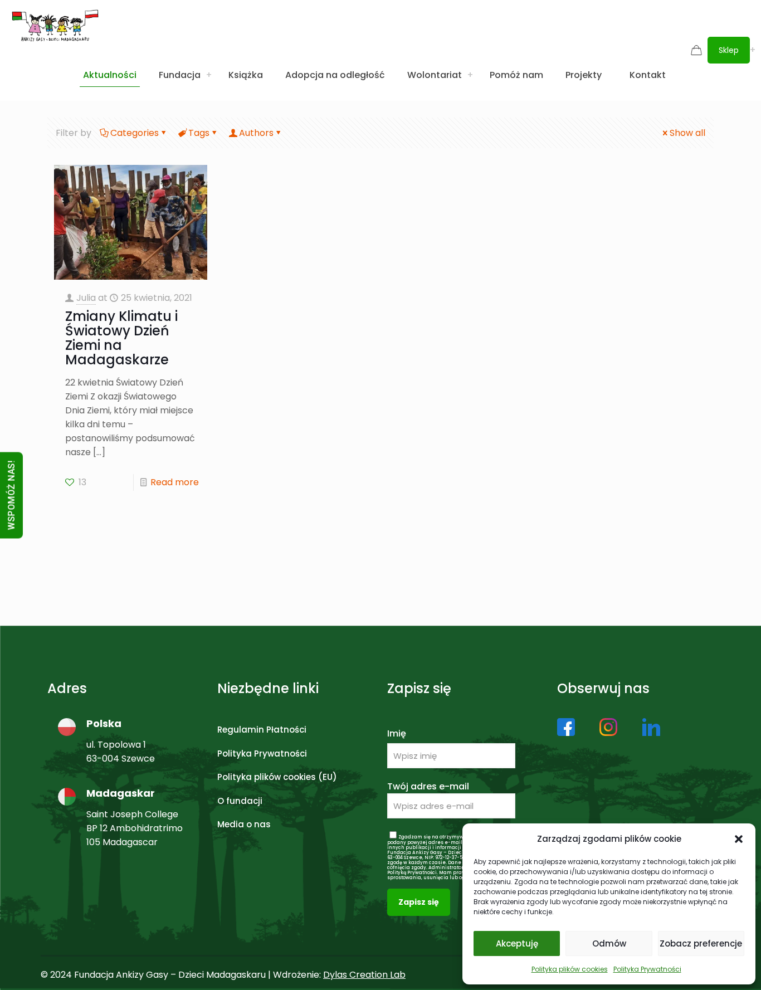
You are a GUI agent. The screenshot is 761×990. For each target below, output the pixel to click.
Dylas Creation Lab (364, 974)
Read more (174, 482)
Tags (198, 132)
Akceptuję (517, 943)
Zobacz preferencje (701, 943)
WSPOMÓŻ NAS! (11, 495)
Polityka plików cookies (569, 969)
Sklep (729, 50)
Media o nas (244, 824)
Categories (134, 132)
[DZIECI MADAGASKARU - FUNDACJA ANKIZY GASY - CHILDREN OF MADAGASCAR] (55, 25)
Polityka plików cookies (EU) (277, 777)
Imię (396, 733)
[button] (738, 839)
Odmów (609, 943)
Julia (86, 297)
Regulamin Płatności (261, 729)
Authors (256, 132)
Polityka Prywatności (647, 969)
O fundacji (239, 801)
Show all (687, 132)
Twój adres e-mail (428, 786)
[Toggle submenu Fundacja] (208, 75)
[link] (566, 727)
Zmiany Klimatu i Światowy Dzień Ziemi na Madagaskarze (121, 338)
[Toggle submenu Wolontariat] (470, 75)
